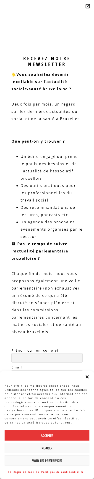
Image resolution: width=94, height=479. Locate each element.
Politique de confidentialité (62, 472)
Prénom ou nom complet (35, 350)
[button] (87, 377)
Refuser (47, 448)
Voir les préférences (47, 460)
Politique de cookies (23, 472)
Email (16, 367)
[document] (47, 239)
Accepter (47, 435)
